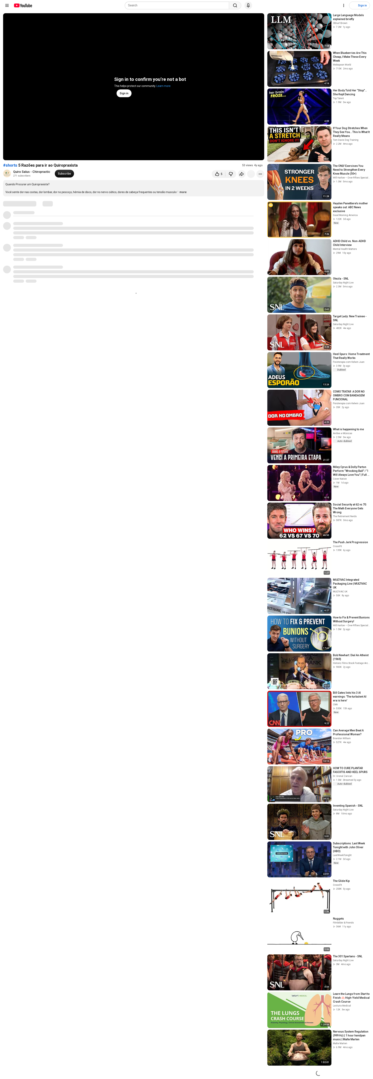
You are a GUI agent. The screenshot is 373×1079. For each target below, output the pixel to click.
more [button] (183, 192)
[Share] (242, 174)
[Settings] (343, 5)
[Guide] (7, 5)
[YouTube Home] (23, 5)
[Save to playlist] (251, 174)
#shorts (10, 165)
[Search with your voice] (248, 5)
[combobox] (178, 5)
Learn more (163, 85)
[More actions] (260, 174)
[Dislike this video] (230, 174)
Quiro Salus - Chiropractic (31, 172)
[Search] (235, 5)
